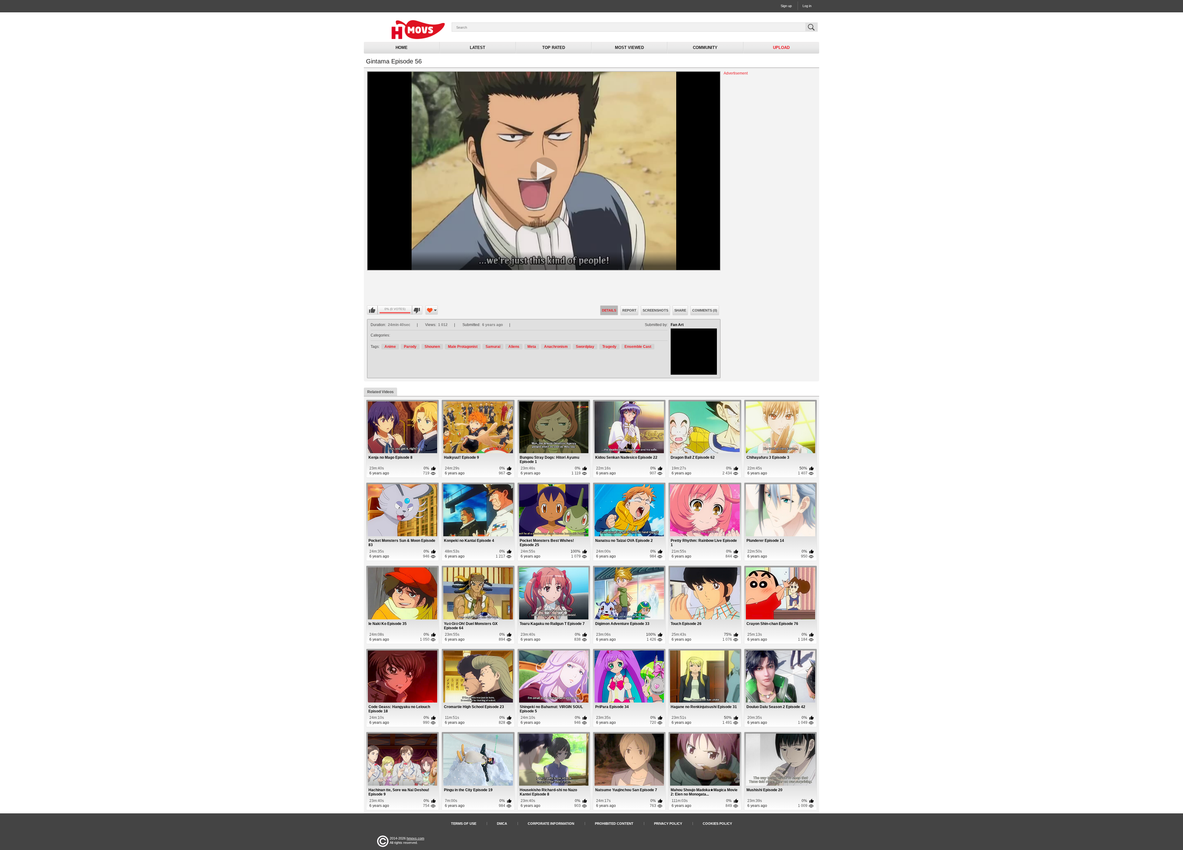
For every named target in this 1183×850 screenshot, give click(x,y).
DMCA (502, 823)
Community (705, 47)
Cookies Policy (717, 823)
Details (609, 310)
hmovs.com (415, 838)
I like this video (372, 310)
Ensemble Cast (637, 346)
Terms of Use (463, 823)
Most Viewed (629, 47)
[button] (543, 170)
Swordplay (585, 346)
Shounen (432, 346)
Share (680, 310)
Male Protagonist (463, 346)
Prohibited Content (614, 823)
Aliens (513, 346)
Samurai (493, 346)
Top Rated (553, 47)
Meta (531, 346)
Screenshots (655, 310)
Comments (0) (704, 310)
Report (629, 310)
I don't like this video (417, 310)
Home (402, 47)
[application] (544, 171)
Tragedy (609, 346)
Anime (390, 346)
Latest (477, 47)
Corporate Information (551, 823)
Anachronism (556, 346)
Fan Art (677, 325)
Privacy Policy (668, 823)
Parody (410, 346)
